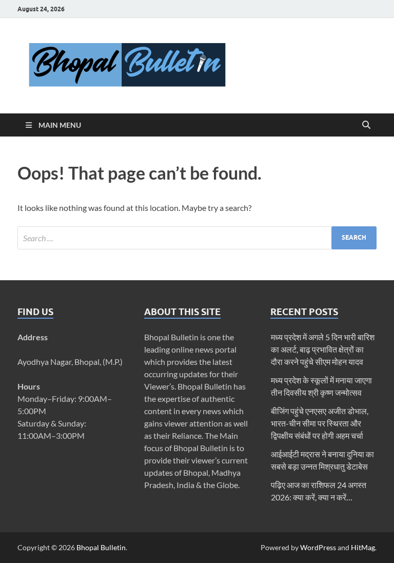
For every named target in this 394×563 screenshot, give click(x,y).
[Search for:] (197, 237)
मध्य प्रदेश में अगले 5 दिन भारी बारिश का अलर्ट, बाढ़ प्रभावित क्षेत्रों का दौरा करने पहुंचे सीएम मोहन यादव (323, 349)
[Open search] (366, 125)
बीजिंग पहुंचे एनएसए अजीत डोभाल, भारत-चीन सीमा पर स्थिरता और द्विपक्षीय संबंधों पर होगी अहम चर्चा (319, 423)
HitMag (363, 547)
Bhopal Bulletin (101, 547)
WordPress (318, 547)
